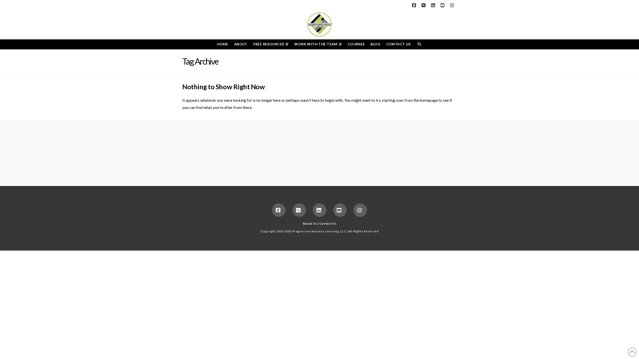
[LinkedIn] (434, 5)
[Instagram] (453, 5)
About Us (310, 223)
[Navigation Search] (419, 44)
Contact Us (328, 223)
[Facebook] (415, 5)
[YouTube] (443, 5)
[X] (424, 5)
